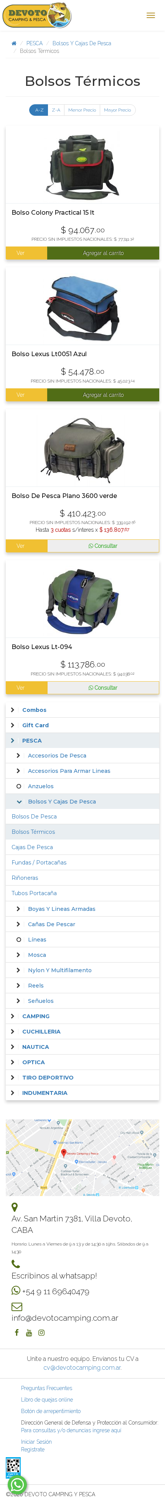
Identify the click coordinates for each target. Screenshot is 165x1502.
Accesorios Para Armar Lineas (69, 770)
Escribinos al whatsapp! (54, 1275)
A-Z (39, 110)
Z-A (56, 110)
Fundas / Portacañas (39, 862)
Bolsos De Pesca (34, 816)
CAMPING (36, 1016)
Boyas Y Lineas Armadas (62, 908)
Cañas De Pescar (51, 924)
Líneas (37, 939)
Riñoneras (25, 877)
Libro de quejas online (47, 1400)
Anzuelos (41, 786)
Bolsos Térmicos (33, 831)
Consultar (105, 546)
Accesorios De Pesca (57, 755)
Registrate (33, 1449)
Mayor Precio (117, 110)
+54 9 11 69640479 (55, 1291)
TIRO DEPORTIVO (48, 1077)
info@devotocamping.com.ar (65, 1318)
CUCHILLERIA (41, 1031)
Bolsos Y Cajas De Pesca (82, 43)
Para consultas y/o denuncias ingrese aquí (71, 1430)
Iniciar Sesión (36, 1442)
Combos (34, 710)
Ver (20, 253)
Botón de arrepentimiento (51, 1411)
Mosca (37, 954)
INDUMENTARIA (45, 1093)
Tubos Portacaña (34, 893)
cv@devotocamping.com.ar (81, 1367)
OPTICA (33, 1062)
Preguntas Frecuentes (46, 1388)
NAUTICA (35, 1047)
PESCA (34, 43)
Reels (36, 985)
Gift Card (35, 725)
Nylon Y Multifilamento (60, 970)
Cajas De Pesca (32, 847)
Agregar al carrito (103, 253)
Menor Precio (82, 110)
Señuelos (41, 1000)
